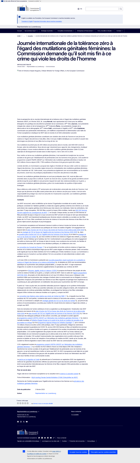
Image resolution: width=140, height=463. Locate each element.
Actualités (30, 36)
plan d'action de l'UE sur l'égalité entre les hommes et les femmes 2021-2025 (54, 313)
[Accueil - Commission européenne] (30, 8)
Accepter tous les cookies (78, 452)
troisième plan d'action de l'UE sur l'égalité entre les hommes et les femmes (44, 234)
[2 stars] (19, 403)
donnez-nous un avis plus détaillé (43, 403)
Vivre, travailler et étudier (104, 31)
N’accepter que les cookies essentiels (103, 452)
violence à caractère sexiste (69, 374)
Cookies (64, 441)
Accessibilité (75, 415)
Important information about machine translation (48, 21)
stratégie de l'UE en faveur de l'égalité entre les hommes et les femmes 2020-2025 (49, 232)
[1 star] (18, 403)
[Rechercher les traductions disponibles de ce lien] (85, 230)
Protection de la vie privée (77, 441)
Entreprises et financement (85, 31)
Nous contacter (61, 438)
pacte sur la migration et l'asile (29, 359)
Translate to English (27, 21)
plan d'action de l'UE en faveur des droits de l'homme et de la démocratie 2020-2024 (56, 230)
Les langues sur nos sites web (50, 441)
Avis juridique (91, 441)
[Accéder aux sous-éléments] (38, 31)
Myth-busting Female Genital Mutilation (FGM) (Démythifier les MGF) (55, 377)
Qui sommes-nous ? (30, 31)
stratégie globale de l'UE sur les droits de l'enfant (58, 301)
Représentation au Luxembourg (45, 393)
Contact (119, 31)
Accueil (19, 31)
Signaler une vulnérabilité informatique (28, 441)
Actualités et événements (65, 31)
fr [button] (81, 9)
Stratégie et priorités (47, 31)
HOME (18, 36)
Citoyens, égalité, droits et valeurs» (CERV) (42, 270)
